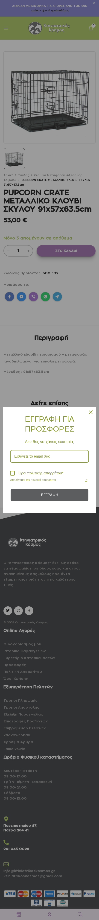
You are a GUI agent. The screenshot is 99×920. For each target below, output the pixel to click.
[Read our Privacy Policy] (86, 480)
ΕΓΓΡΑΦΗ (49, 495)
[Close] (90, 412)
